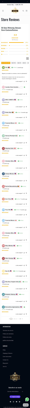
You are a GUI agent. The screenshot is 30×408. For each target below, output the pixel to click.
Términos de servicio (8, 330)
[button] (3, 10)
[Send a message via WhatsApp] (27, 399)
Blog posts (5, 363)
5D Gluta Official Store (12, 407)
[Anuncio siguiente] (27, 1)
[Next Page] (22, 319)
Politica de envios (7, 337)
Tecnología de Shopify (21, 407)
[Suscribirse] (22, 391)
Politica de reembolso (8, 333)
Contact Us (5, 359)
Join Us (5, 366)
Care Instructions (7, 356)
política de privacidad (8, 340)
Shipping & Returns (7, 353)
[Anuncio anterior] (2, 1)
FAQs (4, 350)
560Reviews (15, 39)
